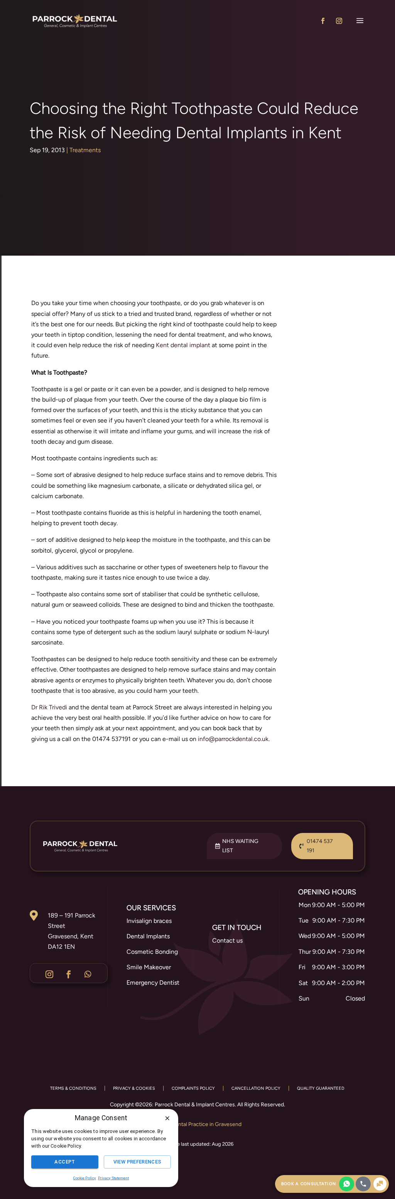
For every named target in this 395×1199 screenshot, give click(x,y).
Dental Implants (148, 936)
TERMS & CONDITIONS (73, 1088)
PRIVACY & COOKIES (134, 1088)
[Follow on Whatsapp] (88, 974)
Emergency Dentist (153, 982)
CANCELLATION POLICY (255, 1088)
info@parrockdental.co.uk (233, 739)
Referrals (224, 965)
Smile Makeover (149, 967)
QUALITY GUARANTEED (320, 1088)
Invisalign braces (149, 920)
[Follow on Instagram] (339, 21)
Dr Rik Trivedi (49, 707)
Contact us (227, 940)
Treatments (85, 150)
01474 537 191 (320, 846)
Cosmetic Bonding (152, 951)
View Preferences (137, 1162)
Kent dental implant (183, 345)
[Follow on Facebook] (323, 21)
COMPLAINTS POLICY (193, 1088)
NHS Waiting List (240, 846)
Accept (64, 1162)
